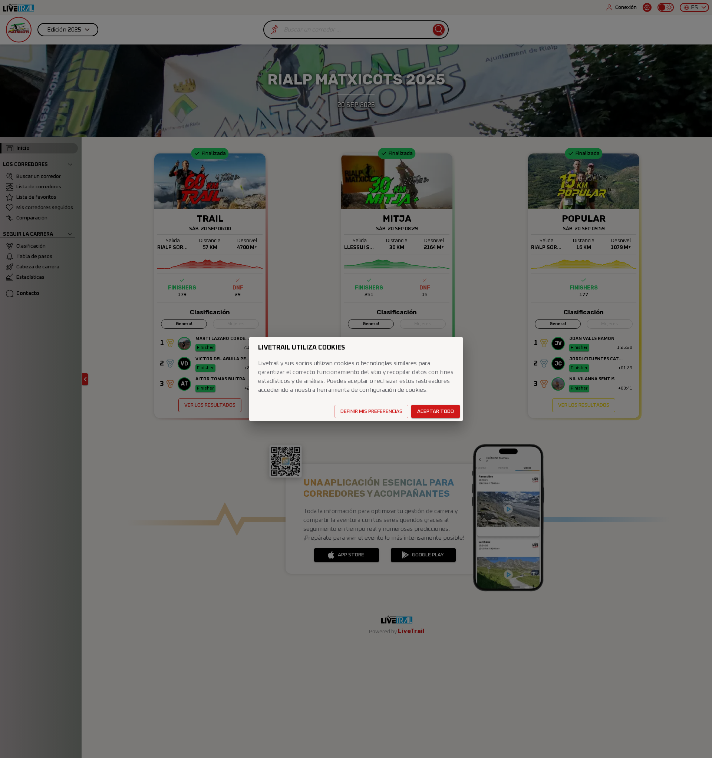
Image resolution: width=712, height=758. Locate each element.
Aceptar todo (435, 411)
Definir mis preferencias (371, 411)
